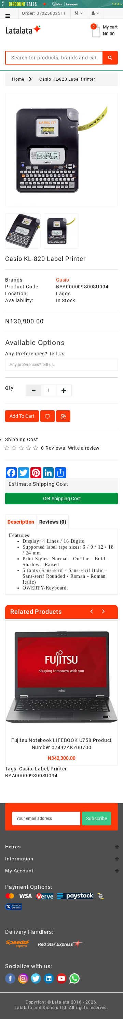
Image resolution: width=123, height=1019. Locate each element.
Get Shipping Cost (61, 498)
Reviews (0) (53, 522)
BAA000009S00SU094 (31, 775)
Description (21, 522)
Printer (59, 768)
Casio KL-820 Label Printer (67, 79)
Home (18, 79)
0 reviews (53, 448)
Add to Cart (22, 416)
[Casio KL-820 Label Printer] (61, 149)
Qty (9, 388)
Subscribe (96, 818)
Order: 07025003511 (44, 13)
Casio (62, 280)
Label (41, 768)
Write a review (84, 448)
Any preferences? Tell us (35, 353)
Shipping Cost (21, 439)
